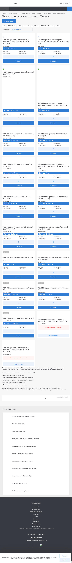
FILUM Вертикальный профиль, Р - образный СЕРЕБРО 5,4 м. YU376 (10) (53, 320)
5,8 (57, 25)
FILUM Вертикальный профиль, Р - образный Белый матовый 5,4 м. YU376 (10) (53, 166)
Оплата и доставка (36, 511)
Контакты (36, 519)
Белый (26, 25)
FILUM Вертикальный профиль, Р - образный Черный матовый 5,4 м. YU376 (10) (16, 350)
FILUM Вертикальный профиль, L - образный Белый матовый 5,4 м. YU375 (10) (53, 42)
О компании (36, 509)
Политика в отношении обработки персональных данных (36, 528)
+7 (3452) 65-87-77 (65, 3)
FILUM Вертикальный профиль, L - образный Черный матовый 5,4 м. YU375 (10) (16, 42)
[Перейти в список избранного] (65, 9)
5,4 (19, 25)
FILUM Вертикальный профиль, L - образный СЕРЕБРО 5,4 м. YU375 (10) (53, 104)
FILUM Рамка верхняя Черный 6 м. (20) (18, 318)
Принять (64, 556)
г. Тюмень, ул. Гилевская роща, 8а (36, 540)
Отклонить (65, 560)
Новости (36, 514)
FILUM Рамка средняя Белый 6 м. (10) (18, 257)
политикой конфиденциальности (48, 557)
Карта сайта (36, 526)
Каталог (36, 507)
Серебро (35, 25)
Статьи (36, 516)
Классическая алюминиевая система (56, 399)
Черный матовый (47, 25)
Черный (11, 25)
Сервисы (36, 521)
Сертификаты (36, 524)
